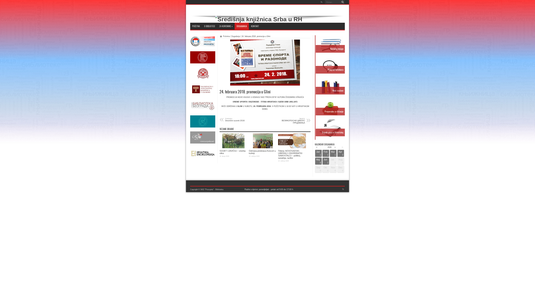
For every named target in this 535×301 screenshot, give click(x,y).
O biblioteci (209, 26)
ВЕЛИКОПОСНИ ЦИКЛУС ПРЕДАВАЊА (293, 121)
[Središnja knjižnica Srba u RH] (258, 19)
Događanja (242, 26)
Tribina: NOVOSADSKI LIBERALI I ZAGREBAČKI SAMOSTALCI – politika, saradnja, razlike (290, 154)
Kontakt (255, 26)
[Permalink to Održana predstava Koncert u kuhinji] (263, 148)
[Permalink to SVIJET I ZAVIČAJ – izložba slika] (233, 148)
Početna (196, 26)
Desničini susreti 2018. (235, 120)
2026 (329, 147)
